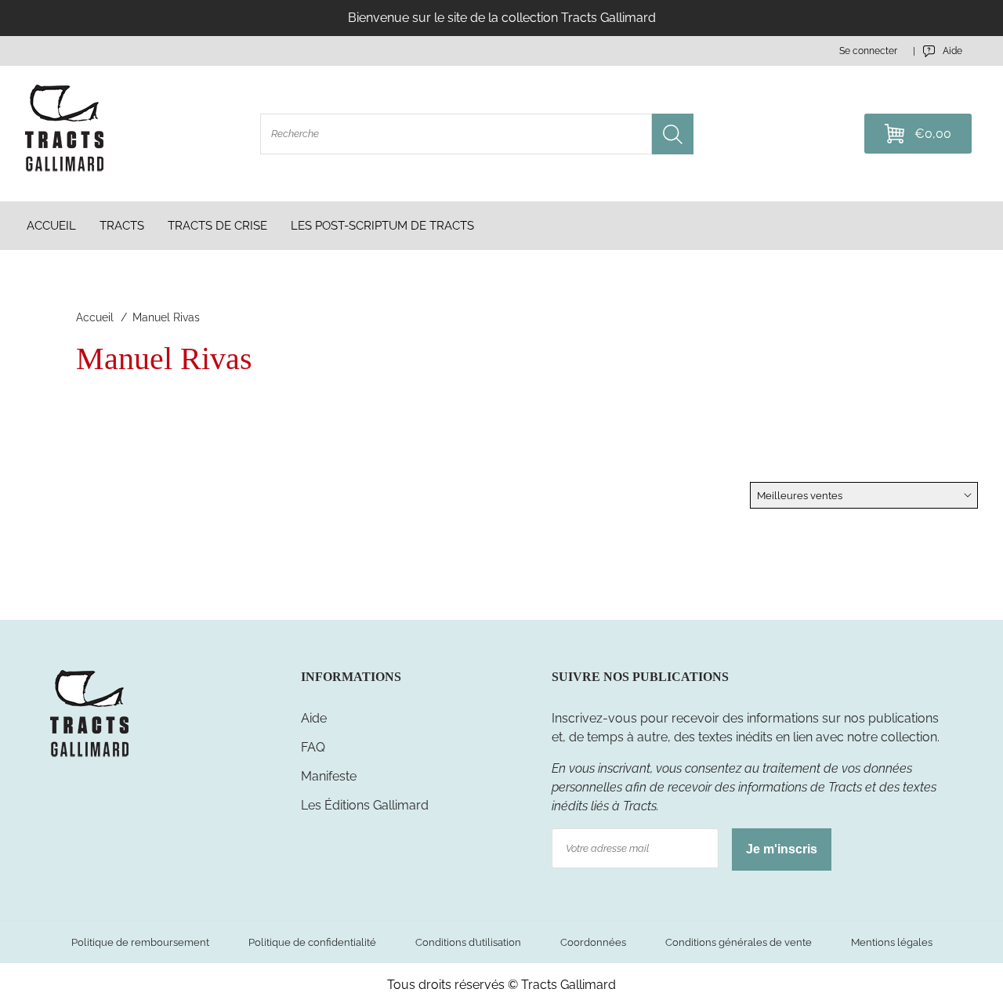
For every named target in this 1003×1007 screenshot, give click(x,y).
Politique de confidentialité (312, 942)
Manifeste (329, 776)
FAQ (313, 747)
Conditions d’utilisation (468, 942)
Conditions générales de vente (738, 942)
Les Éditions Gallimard (365, 805)
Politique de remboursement (140, 942)
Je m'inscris (781, 849)
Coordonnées (593, 942)
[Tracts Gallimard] (89, 755)
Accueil (95, 317)
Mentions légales (891, 942)
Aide (314, 718)
